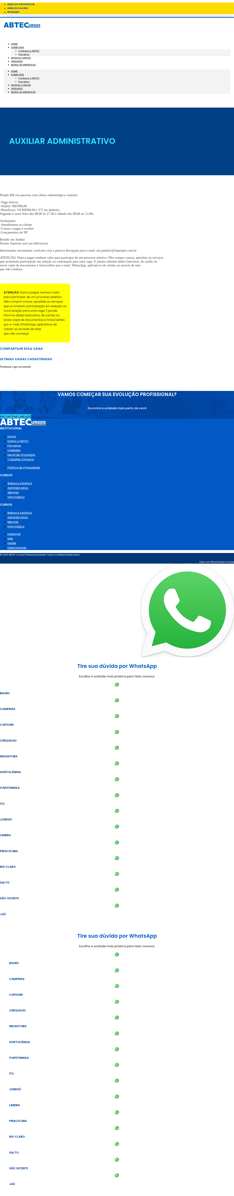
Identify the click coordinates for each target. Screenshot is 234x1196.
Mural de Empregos (23, 64)
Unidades (17, 61)
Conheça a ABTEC (28, 51)
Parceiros (23, 54)
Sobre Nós (17, 47)
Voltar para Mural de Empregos (23, 277)
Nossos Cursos (21, 57)
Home (14, 44)
